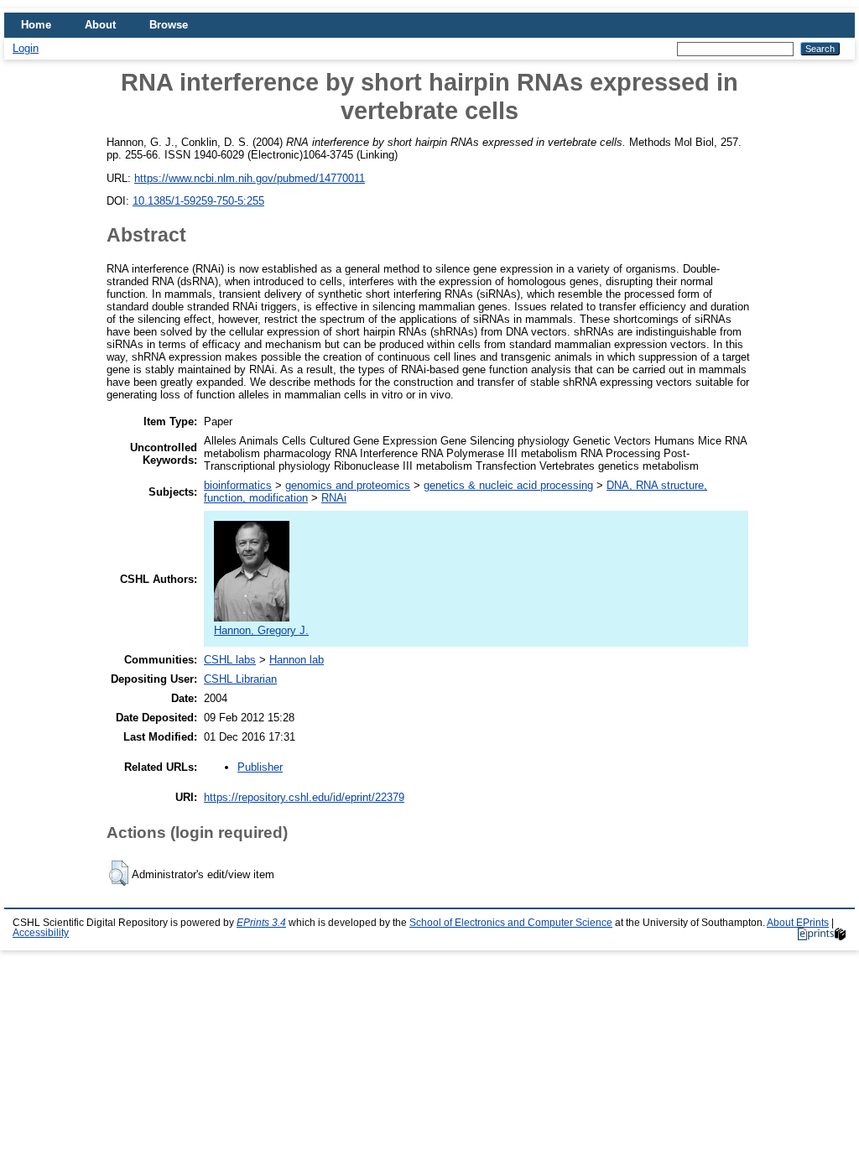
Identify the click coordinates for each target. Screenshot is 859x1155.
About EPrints (798, 923)
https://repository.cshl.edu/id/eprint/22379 (304, 797)
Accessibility (41, 933)
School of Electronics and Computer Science (510, 923)
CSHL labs (230, 659)
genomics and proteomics (347, 485)
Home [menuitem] (36, 24)
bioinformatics (238, 485)
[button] (118, 873)
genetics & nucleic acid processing (508, 485)
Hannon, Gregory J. (261, 630)
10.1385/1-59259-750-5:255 (198, 201)
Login (26, 48)
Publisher (260, 767)
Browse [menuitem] (168, 24)
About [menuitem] (100, 24)
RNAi (333, 498)
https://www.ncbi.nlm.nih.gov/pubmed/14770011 (249, 178)
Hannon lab (296, 659)
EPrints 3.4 (261, 923)
